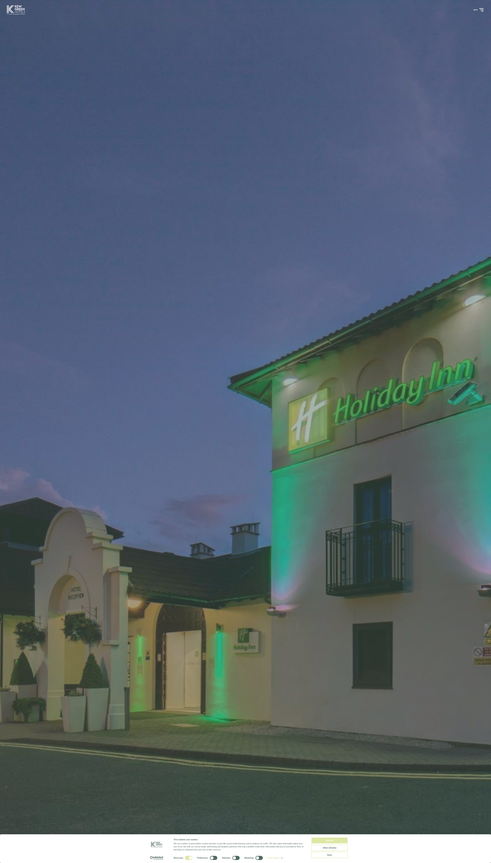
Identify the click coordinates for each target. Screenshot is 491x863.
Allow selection (329, 848)
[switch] (213, 858)
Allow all (329, 840)
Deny (329, 855)
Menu (475, 10)
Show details (273, 858)
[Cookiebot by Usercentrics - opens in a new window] (157, 858)
